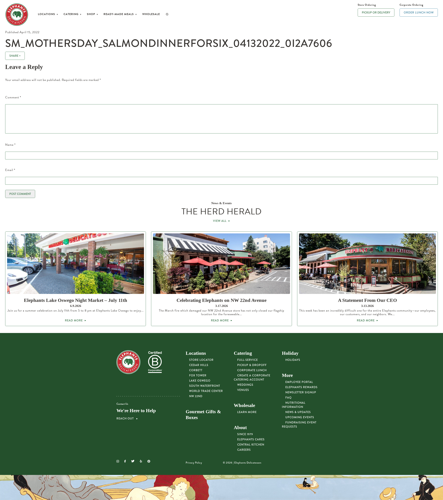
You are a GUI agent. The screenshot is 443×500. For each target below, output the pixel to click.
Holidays (292, 360)
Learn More (247, 412)
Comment (13, 97)
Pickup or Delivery (376, 13)
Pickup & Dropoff (252, 365)
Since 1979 (245, 434)
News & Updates (298, 412)
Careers (244, 450)
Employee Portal (299, 382)
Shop (91, 14)
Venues (243, 390)
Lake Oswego (199, 381)
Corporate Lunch (252, 370)
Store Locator (201, 360)
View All (220, 221)
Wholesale (151, 14)
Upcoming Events (299, 417)
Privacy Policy (194, 463)
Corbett (195, 370)
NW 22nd (195, 396)
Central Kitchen (250, 445)
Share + (15, 56)
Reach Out (125, 418)
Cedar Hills (198, 365)
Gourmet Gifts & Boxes (203, 414)
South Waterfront (204, 386)
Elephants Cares (251, 439)
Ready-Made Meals (118, 14)
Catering (71, 14)
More (287, 375)
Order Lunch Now (419, 13)
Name (10, 144)
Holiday (290, 353)
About (240, 427)
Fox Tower (197, 375)
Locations (46, 14)
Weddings (245, 385)
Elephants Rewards (301, 387)
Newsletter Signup (300, 392)
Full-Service (247, 360)
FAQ (288, 398)
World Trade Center (206, 391)
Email (10, 170)
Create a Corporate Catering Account (252, 377)
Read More (74, 320)
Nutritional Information (293, 405)
